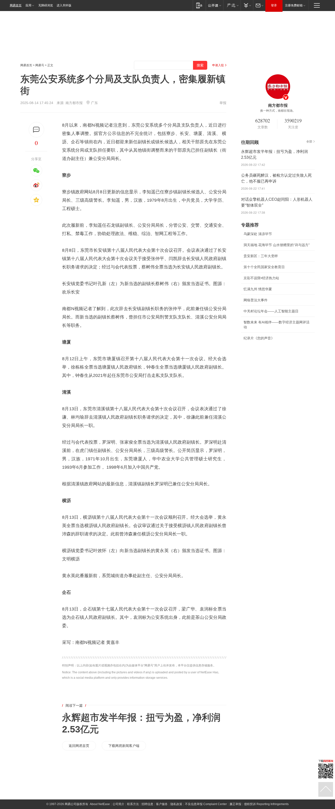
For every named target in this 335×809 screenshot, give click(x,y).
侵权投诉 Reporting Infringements (266, 804)
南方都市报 (74, 103)
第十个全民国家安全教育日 (264, 267)
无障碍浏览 (45, 5)
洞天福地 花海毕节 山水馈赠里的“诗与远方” (277, 245)
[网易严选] (232, 5)
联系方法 (133, 804)
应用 (28, 5)
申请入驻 (218, 65)
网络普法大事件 (256, 300)
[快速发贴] (36, 129)
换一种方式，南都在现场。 (278, 110)
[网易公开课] (214, 5)
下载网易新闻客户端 (123, 746)
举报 (222, 103)
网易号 (39, 65)
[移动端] (199, 5)
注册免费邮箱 (294, 5)
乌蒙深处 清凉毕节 (258, 234)
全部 (309, 141)
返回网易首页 (79, 746)
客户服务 (162, 804)
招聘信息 (147, 804)
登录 (274, 5)
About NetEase (100, 804)
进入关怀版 (64, 5)
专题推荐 (250, 225)
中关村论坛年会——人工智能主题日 (271, 311)
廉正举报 (235, 804)
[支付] (247, 5)
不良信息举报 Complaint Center (206, 804)
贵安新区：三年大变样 (261, 256)
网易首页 (16, 5)
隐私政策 (176, 804)
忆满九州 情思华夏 (258, 289)
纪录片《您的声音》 (259, 338)
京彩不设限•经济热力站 (261, 278)
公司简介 (118, 804)
